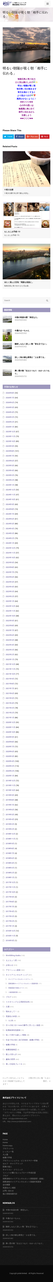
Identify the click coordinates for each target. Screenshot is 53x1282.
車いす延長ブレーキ (14, 1064)
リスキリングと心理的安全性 (18, 1002)
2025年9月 (10, 446)
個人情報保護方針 (10, 1194)
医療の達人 (7, 1167)
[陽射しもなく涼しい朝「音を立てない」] (7, 345)
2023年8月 (10, 567)
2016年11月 (10, 936)
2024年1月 (10, 543)
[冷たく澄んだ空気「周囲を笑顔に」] (26, 261)
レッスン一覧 (8, 1152)
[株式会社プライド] (15, 4)
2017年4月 (10, 911)
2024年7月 (10, 514)
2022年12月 (10, 606)
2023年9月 (10, 562)
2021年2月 (10, 713)
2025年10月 (10, 441)
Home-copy (7, 1145)
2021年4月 (10, 703)
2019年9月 (10, 795)
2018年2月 (10, 873)
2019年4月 (10, 819)
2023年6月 (10, 577)
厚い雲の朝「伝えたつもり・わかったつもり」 (25, 1243)
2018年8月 (10, 848)
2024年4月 (10, 528)
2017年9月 (10, 897)
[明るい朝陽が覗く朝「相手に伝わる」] (26, 45)
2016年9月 (10, 940)
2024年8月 (10, 509)
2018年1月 (10, 877)
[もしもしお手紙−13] (26, 215)
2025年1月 (10, 485)
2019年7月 (10, 805)
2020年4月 (10, 761)
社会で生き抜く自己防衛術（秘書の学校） (23, 1040)
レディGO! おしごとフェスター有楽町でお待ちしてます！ (14, 1081)
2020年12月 (10, 722)
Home (5, 1139)
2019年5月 (10, 814)
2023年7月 (10, 572)
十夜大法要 (8, 190)
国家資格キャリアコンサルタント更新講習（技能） (24, 1179)
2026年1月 (10, 427)
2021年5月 (10, 698)
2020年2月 (10, 771)
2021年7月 (10, 688)
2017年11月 (10, 887)
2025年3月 (10, 475)
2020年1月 (10, 776)
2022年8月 (10, 625)
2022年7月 (10, 630)
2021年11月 (10, 669)
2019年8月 (10, 800)
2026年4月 (10, 412)
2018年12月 (10, 834)
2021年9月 (10, 679)
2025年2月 (10, 480)
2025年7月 (10, 456)
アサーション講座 (13, 970)
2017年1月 (10, 926)
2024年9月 (10, 504)
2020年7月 (10, 746)
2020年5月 (10, 756)
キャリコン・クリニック (13, 1170)
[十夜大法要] (26, 169)
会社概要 (6, 1185)
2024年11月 (10, 495)
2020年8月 (10, 742)
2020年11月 (10, 727)
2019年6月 (10, 810)
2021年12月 (10, 664)
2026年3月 (10, 417)
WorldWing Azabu (13, 955)
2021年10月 (10, 674)
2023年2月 (10, 596)
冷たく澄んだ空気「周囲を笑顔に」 (19, 282)
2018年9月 (10, 843)
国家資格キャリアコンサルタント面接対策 (23, 983)
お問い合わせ (8, 1191)
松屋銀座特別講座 (13, 1030)
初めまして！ (11, 1011)
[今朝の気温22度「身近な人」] (7, 319)
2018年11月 (10, 839)
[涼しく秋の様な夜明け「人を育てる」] (7, 359)
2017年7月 (10, 907)
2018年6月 (10, 858)
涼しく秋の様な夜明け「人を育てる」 (30, 357)
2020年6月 (10, 751)
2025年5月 (10, 465)
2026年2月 (10, 422)
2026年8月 (10, 393)
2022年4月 (10, 645)
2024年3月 (10, 533)
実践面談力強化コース (16, 988)
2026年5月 (10, 407)
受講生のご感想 (9, 1188)
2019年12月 (10, 781)
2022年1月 (10, 659)
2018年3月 (10, 868)
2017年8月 (10, 902)
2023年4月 (10, 587)
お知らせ (9, 965)
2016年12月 (10, 931)
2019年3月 (10, 824)
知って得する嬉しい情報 (16, 1035)
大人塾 (10, 1020)
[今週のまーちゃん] (7, 335)
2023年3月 (10, 591)
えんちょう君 (11, 960)
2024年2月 (10, 538)
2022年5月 (10, 640)
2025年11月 (10, 436)
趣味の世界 (10, 1059)
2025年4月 (10, 470)
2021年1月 (10, 718)
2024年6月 (10, 519)
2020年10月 (10, 732)
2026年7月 (10, 398)
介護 (7, 1007)
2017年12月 (10, 882)
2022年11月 (10, 611)
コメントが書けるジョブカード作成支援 (19, 1173)
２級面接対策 (13, 992)
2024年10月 (10, 499)
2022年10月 (10, 616)
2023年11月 (10, 553)
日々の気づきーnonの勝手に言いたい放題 (23, 1025)
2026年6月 (10, 402)
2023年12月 (10, 548)
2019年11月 (10, 785)
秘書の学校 (10, 1045)
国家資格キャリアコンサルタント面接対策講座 (22, 1182)
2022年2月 (10, 654)
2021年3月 (10, 708)
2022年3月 (10, 650)
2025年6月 (10, 461)
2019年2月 (10, 829)
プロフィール (8, 1148)
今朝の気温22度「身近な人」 (27, 317)
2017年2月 (10, 921)
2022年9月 (10, 621)
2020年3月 (10, 766)
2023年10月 (10, 557)
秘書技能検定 (11, 1050)
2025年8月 (10, 451)
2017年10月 (10, 892)
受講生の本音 (11, 1016)
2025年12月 (10, 432)
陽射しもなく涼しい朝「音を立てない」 (31, 344)
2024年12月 (10, 490)
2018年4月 (10, 863)
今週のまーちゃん (22, 330)
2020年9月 (10, 737)
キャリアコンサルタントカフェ (19, 979)
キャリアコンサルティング (17, 975)
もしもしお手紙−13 (12, 232)
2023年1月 (10, 601)
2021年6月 (10, 693)
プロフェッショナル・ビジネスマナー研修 (20, 1161)
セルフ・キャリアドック (13, 1164)
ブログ (8, 997)
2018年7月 (10, 853)
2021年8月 (10, 684)
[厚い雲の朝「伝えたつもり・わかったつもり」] (7, 372)
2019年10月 (10, 790)
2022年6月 (10, 635)
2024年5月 (10, 524)
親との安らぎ (11, 1054)
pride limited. (22, 1273)
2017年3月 (10, 916)
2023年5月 (10, 582)
